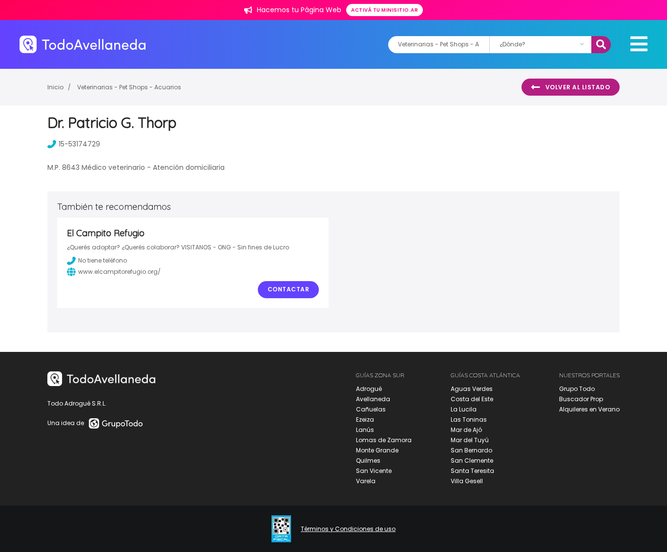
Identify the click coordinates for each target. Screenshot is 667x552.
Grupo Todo (577, 389)
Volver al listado (577, 87)
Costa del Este (472, 399)
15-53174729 (79, 144)
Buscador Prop (581, 399)
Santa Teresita (472, 471)
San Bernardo (471, 450)
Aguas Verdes (472, 389)
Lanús (365, 430)
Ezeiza (365, 419)
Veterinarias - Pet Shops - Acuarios (129, 87)
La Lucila (464, 409)
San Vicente (374, 471)
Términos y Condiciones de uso (348, 529)
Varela (365, 481)
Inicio (55, 87)
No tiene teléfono (102, 260)
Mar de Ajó (466, 430)
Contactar (289, 289)
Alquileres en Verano (589, 409)
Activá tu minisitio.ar (384, 10)
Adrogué (369, 389)
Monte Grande (377, 450)
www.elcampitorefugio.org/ (119, 271)
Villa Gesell (467, 481)
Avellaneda (373, 399)
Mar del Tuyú (470, 440)
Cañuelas (371, 409)
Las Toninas (469, 419)
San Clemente (472, 460)
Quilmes (368, 460)
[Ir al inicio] (83, 44)
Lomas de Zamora (384, 440)
